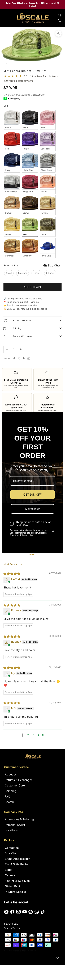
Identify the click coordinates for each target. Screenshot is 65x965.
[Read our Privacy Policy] (53, 531)
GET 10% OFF (32, 494)
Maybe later (32, 508)
